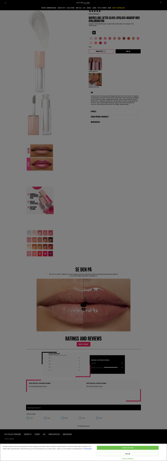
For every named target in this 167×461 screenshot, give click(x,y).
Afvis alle (127, 454)
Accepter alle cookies (128, 447)
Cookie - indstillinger (127, 458)
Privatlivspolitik (88, 448)
